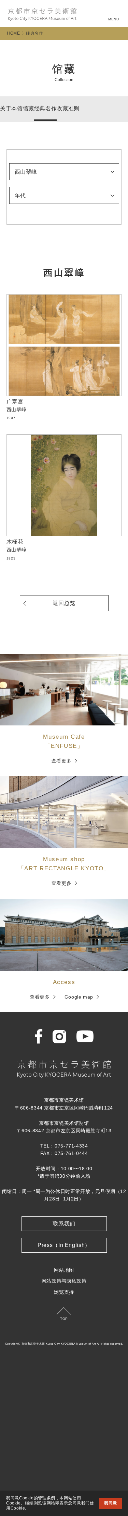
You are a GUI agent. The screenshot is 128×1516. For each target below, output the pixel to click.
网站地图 (64, 1270)
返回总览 (64, 603)
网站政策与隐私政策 (64, 1281)
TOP (64, 1319)
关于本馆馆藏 (17, 108)
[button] (32, 1509)
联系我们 (64, 1224)
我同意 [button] (110, 1503)
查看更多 (62, 760)
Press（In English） (64, 1245)
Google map (79, 997)
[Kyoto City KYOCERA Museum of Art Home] (42, 14)
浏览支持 (64, 1292)
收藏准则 (68, 108)
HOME (13, 33)
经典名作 (45, 108)
